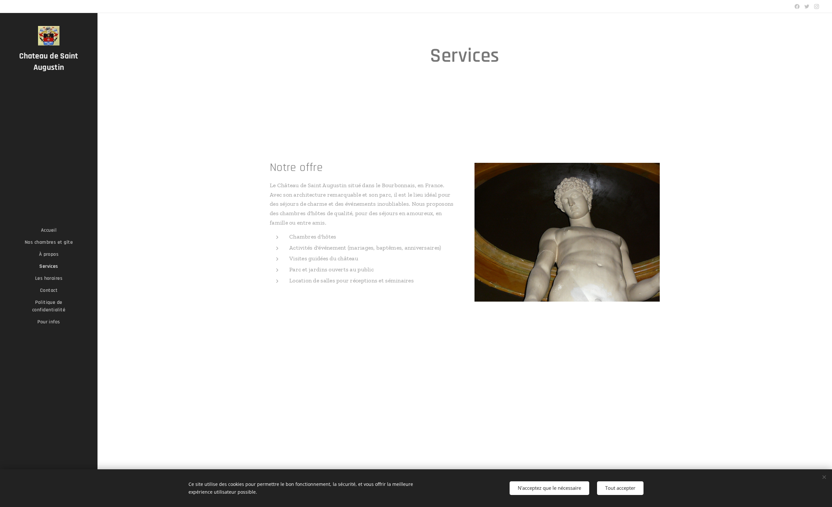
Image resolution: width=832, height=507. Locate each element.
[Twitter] (807, 6)
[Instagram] (816, 6)
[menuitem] (49, 230)
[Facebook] (797, 6)
